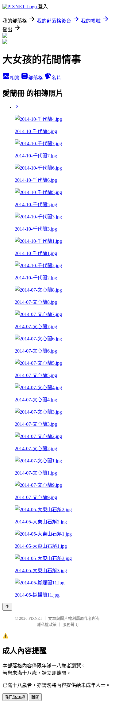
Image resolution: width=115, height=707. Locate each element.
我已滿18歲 (15, 697)
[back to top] (7, 607)
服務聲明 (71, 624)
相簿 (15, 78)
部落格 (36, 78)
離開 (35, 697)
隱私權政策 (47, 624)
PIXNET (35, 618)
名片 (56, 78)
